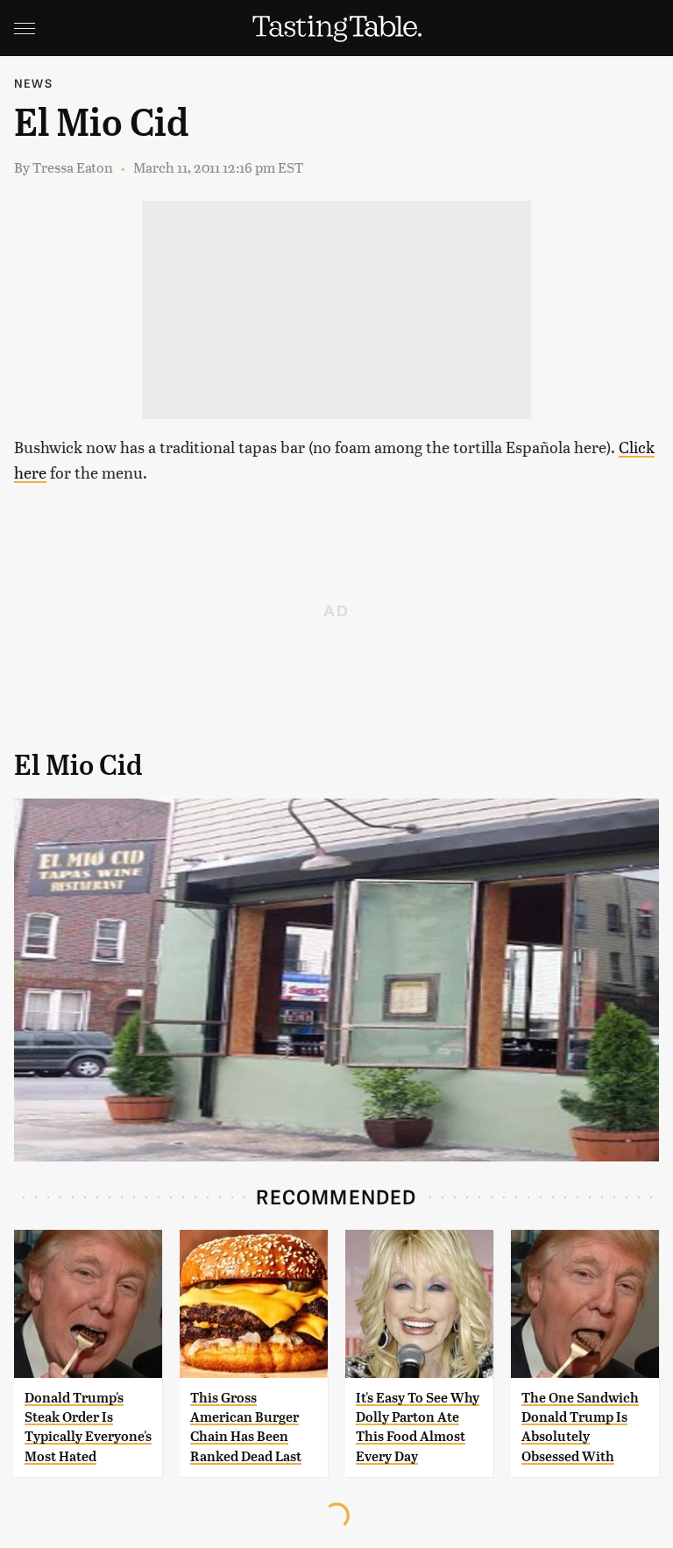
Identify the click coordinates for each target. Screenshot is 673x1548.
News (33, 83)
